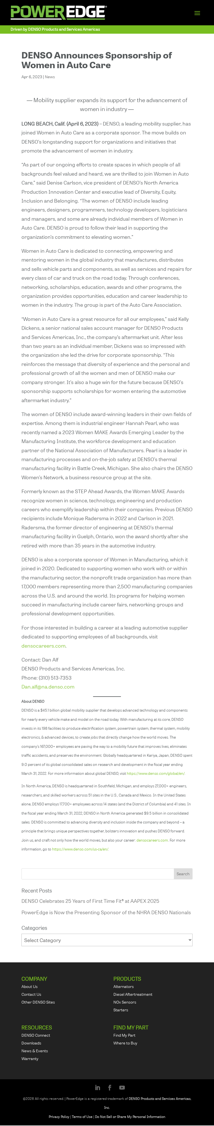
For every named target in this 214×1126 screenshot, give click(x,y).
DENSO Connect (35, 1035)
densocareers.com (43, 645)
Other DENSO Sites (38, 1002)
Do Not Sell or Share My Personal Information (130, 1116)
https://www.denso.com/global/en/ (155, 773)
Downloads (31, 1043)
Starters (120, 1009)
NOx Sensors (124, 1002)
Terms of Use (82, 1116)
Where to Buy (125, 1043)
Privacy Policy (59, 1116)
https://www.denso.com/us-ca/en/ (80, 849)
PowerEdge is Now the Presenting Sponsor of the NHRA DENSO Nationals (106, 912)
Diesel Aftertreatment (132, 994)
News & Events (34, 1050)
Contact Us (31, 994)
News (50, 76)
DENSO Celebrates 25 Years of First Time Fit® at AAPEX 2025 (90, 901)
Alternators (123, 986)
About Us (29, 986)
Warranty (29, 1058)
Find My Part (124, 1035)
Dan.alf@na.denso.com (47, 686)
